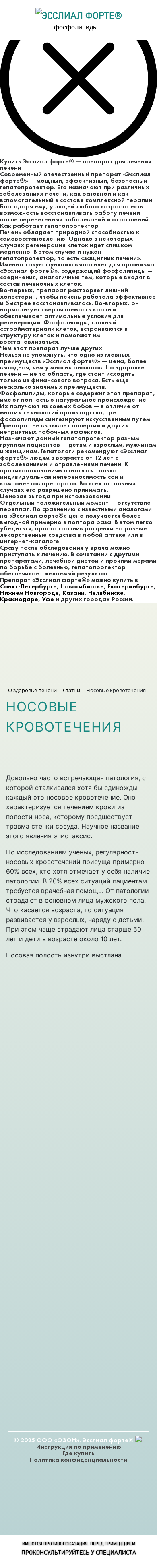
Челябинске (106, 593)
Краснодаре (19, 599)
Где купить (78, 1453)
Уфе (48, 599)
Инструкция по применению (78, 1447)
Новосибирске (82, 587)
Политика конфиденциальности (78, 1460)
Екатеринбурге (130, 587)
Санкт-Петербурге (28, 587)
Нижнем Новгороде (29, 593)
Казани (73, 593)
